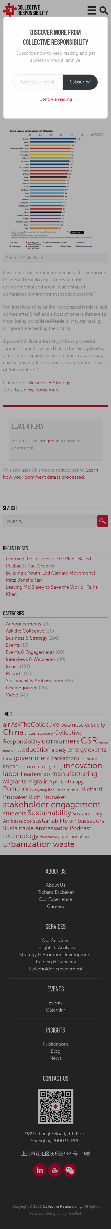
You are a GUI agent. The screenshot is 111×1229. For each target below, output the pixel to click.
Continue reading (55, 99)
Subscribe (80, 82)
